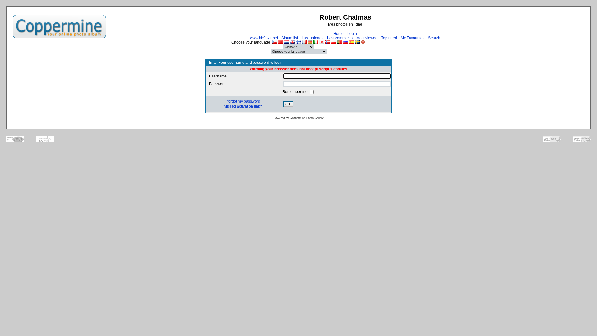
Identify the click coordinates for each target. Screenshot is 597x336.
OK (288, 104)
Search (434, 38)
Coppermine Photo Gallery (307, 117)
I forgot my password (242, 101)
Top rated (389, 38)
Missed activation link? (243, 106)
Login (352, 33)
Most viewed (366, 38)
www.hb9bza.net (264, 38)
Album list (289, 38)
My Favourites (412, 38)
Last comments (340, 38)
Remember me (295, 92)
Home (338, 33)
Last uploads (312, 38)
